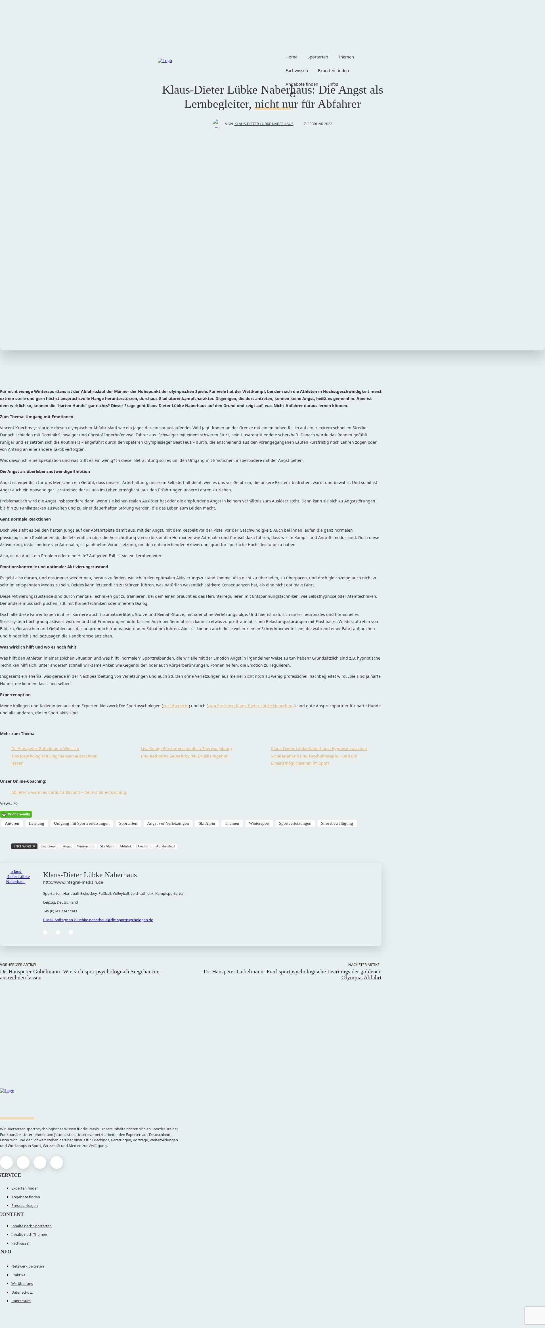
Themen (232, 823)
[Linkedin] (45, 932)
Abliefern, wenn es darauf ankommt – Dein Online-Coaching (68, 792)
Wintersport (259, 823)
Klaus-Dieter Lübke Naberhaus (264, 123)
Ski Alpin (207, 823)
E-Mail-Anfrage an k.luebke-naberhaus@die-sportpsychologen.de (98, 919)
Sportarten (128, 823)
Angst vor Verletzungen (168, 823)
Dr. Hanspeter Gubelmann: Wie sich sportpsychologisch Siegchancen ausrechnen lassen (54, 755)
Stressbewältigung (337, 823)
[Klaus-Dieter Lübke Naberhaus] (219, 123)
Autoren (12, 823)
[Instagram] (23, 1162)
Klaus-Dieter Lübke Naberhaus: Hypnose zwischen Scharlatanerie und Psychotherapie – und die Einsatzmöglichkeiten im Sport (319, 755)
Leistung (36, 823)
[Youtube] (56, 1162)
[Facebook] (6, 1162)
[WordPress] (58, 932)
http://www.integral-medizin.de (73, 882)
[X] (39, 1162)
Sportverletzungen (295, 823)
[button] (293, 95)
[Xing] (71, 932)
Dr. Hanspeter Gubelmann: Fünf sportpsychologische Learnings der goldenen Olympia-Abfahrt (293, 974)
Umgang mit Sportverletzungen (82, 823)
